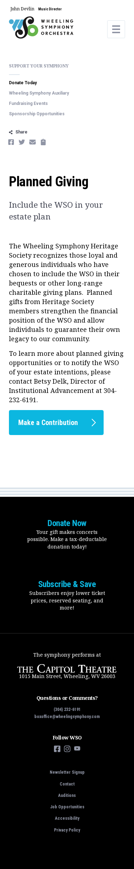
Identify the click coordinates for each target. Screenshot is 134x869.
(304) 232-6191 (67, 709)
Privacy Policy (67, 830)
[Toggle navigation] (116, 29)
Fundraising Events (28, 103)
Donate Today (23, 82)
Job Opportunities (67, 806)
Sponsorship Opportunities (37, 113)
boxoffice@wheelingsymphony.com (67, 716)
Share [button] (21, 132)
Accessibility (67, 818)
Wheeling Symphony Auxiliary (39, 93)
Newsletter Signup (67, 772)
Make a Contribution (48, 422)
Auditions (67, 795)
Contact (67, 784)
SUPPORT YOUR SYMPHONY (39, 66)
